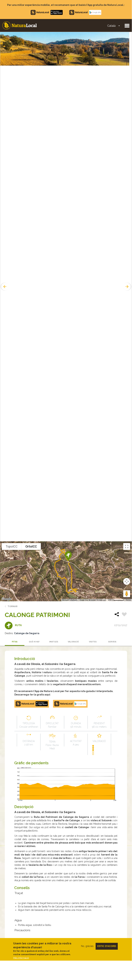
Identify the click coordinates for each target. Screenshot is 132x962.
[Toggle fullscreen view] (126, 546)
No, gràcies (87, 946)
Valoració (73, 642)
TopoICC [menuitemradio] (12, 546)
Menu (126, 25)
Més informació (21, 958)
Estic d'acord (106, 946)
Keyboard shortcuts (69, 600)
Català (111, 25)
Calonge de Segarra (26, 633)
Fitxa (14, 642)
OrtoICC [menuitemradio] (31, 546)
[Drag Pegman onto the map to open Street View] (126, 593)
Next (127, 286)
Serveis (112, 642)
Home (19, 25)
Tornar (13, 606)
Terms (128, 600)
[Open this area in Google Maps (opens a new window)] (6, 599)
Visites (93, 642)
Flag (124, 615)
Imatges (53, 642)
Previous (4, 286)
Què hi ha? (34, 642)
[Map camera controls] (126, 581)
